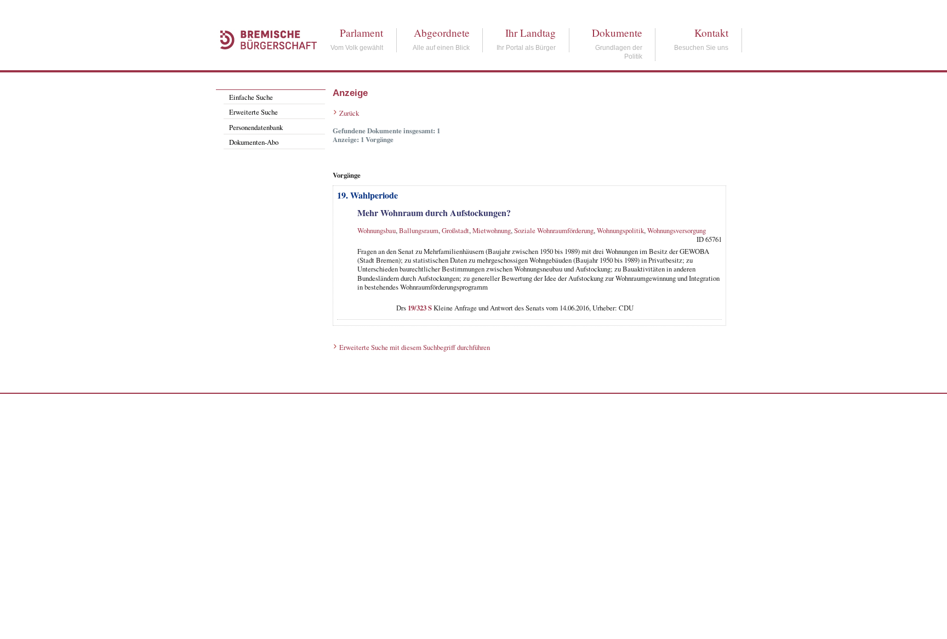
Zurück (349, 113)
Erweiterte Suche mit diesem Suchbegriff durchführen (414, 347)
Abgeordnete (442, 32)
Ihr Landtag (530, 32)
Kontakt (711, 32)
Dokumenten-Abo (253, 142)
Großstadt (455, 230)
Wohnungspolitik (620, 230)
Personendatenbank (256, 127)
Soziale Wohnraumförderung (554, 230)
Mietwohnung (491, 230)
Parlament (361, 32)
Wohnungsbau (376, 230)
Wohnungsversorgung (676, 230)
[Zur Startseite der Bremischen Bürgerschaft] (263, 61)
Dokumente (617, 32)
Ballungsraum (418, 230)
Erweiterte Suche (253, 112)
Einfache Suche (251, 97)
